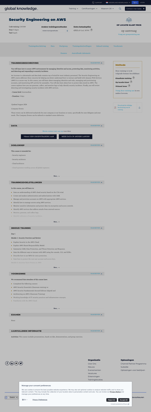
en (25, 400)
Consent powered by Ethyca (119, 404)
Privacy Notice (115, 392)
